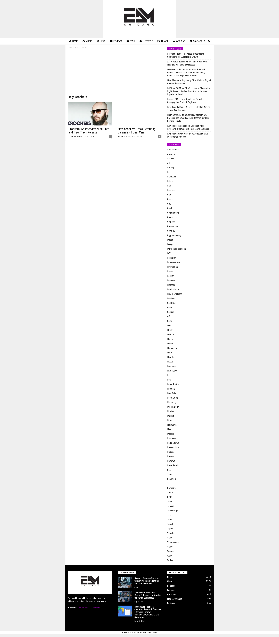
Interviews (172, 370)
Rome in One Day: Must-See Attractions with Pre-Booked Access (187, 135)
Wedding (171, 551)
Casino (170, 199)
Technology (172, 510)
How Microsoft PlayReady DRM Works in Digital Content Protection (189, 82)
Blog (169, 185)
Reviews (171, 461)
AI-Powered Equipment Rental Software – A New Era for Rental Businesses (187, 63)
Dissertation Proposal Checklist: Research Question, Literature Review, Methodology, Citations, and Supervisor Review (186, 72)
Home (70, 48)
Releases (171, 452)
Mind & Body (173, 406)
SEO (169, 470)
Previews (171, 438)
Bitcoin (170, 181)
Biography (171, 176)
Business (171, 190)
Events (170, 271)
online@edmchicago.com (89, 607)
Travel (170, 524)
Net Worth (172, 424)
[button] (209, 41)
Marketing (171, 402)
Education (171, 257)
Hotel (169, 352)
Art (168, 163)
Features (171, 280)
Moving (170, 415)
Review (170, 456)
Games (170, 307)
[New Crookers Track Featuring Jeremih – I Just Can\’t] (139, 113)
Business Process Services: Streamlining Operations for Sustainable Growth (185, 55)
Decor (170, 239)
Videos (170, 546)
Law (169, 379)
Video (169, 537)
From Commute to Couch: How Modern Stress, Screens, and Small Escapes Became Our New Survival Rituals (188, 118)
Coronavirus (172, 226)
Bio (168, 172)
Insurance (171, 366)
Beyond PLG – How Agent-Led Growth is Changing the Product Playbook (185, 101)
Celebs (170, 208)
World (169, 555)
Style (169, 497)
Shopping (171, 479)
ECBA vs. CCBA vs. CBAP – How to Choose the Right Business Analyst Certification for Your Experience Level (188, 91)
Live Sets (171, 393)
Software (171, 488)
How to (170, 357)
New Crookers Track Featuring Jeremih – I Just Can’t (136, 130)
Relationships (173, 447)
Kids (169, 375)
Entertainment (173, 262)
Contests (171, 221)
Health (170, 330)
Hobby (170, 339)
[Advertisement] (114, 72)
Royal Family (173, 465)
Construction (173, 212)
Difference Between (176, 248)
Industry (171, 361)
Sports (170, 492)
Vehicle (170, 533)
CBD (169, 203)
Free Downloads (174, 294)
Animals (170, 158)
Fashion (170, 276)
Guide (169, 321)
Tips (169, 515)
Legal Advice (173, 384)
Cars (169, 194)
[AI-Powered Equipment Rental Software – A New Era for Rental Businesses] (125, 596)
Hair (169, 325)
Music (170, 420)
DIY (169, 253)
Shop (169, 474)
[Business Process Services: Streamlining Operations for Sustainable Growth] (125, 582)
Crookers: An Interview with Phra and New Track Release (88, 130)
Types (170, 528)
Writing (170, 560)
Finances (171, 285)
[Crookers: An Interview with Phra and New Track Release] (90, 113)
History (170, 334)
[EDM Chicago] (139, 19)
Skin (169, 483)
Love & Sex (172, 397)
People (170, 433)
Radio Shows (173, 443)
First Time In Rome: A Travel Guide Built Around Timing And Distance (188, 109)
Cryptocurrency (174, 235)
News (169, 429)
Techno (170, 506)
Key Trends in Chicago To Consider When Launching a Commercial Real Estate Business (188, 127)
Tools (169, 519)
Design (170, 244)
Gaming (170, 312)
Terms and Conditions (147, 632)
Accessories (173, 149)
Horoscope (172, 348)
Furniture (171, 298)
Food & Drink (173, 289)
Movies (170, 411)
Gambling (171, 303)
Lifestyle (171, 388)
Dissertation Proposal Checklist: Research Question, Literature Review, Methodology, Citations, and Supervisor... (147, 612)
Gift (168, 316)
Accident (171, 154)
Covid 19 (171, 230)
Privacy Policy (128, 632)
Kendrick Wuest (75, 136)
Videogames (173, 542)
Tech (169, 501)
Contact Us (172, 217)
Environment (172, 267)
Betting (170, 167)
